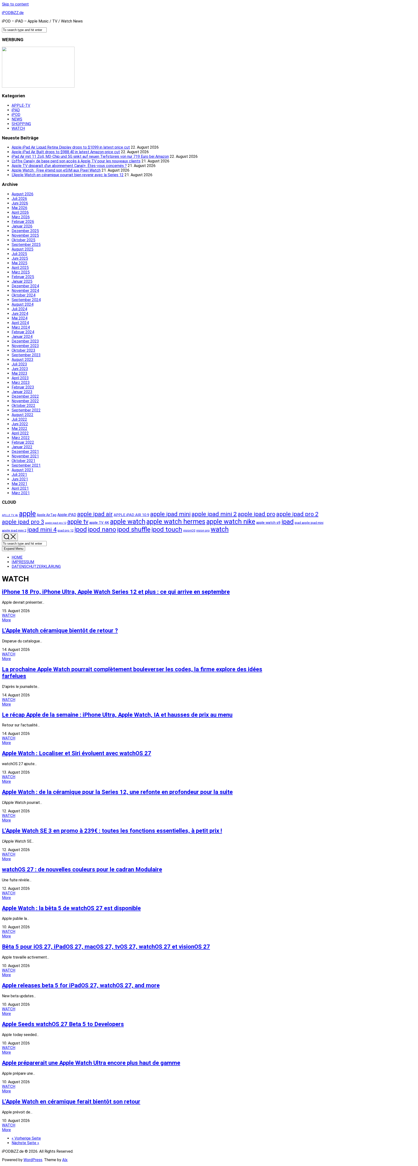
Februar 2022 (23, 442)
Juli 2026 (19, 198)
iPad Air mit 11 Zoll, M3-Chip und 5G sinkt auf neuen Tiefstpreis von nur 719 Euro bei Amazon (90, 156)
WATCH (18, 128)
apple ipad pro (256, 514)
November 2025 (25, 235)
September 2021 (26, 465)
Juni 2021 (20, 479)
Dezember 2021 (25, 451)
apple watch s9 (268, 522)
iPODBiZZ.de (13, 12)
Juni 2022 (20, 424)
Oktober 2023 (23, 350)
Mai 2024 (19, 318)
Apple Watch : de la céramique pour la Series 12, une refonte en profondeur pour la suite (117, 792)
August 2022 (22, 414)
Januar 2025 (22, 281)
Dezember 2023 (25, 341)
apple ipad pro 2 (297, 514)
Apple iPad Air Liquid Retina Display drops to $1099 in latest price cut (71, 147)
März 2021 (21, 493)
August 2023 (22, 359)
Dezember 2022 (25, 396)
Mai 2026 (19, 208)
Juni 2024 (20, 313)
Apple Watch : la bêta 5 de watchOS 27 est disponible (71, 908)
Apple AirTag (46, 515)
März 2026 (21, 217)
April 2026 (20, 212)
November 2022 (25, 401)
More (6, 620)
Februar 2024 (23, 332)
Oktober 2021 (23, 460)
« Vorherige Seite (26, 1138)
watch (220, 529)
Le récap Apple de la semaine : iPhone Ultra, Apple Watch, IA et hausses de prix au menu (117, 714)
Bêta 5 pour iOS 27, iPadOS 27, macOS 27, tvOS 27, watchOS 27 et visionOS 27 (106, 946)
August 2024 (22, 304)
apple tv (77, 521)
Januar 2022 (22, 447)
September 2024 (26, 299)
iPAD (16, 110)
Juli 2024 (19, 309)
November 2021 (25, 456)
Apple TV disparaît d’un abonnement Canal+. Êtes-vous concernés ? (69, 165)
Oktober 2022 (23, 405)
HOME (17, 557)
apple (27, 514)
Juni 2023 (20, 368)
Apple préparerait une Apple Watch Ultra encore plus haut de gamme (91, 1062)
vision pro (203, 530)
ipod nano (102, 529)
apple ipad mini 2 (214, 514)
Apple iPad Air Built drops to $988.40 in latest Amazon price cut (66, 152)
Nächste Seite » (25, 1143)
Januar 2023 (22, 391)
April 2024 (20, 322)
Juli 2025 (19, 253)
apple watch (127, 522)
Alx (64, 1160)
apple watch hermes (175, 522)
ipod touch (166, 529)
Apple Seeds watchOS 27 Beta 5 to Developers (63, 1024)
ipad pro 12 (66, 530)
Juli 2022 (19, 419)
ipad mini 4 (42, 529)
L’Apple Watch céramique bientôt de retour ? (60, 630)
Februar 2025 (23, 276)
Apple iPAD (66, 515)
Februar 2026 (23, 221)
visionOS (189, 530)
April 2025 (20, 267)
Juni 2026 (20, 203)
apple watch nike (230, 522)
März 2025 (21, 272)
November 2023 (25, 345)
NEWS (17, 119)
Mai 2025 (19, 263)
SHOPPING (21, 124)
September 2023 (26, 355)
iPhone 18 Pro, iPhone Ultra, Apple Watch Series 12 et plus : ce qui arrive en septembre (116, 591)
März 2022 (21, 437)
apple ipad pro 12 (55, 523)
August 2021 (22, 470)
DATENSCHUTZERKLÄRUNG (36, 566)
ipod (81, 529)
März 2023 (21, 382)
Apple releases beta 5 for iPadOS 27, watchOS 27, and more (81, 985)
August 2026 (22, 194)
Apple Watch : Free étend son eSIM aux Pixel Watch (56, 170)
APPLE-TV (21, 105)
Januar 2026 (22, 226)
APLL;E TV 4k (10, 515)
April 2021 (20, 488)
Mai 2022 (19, 428)
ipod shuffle (133, 529)
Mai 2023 (19, 373)
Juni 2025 (20, 258)
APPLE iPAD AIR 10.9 (131, 515)
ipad (288, 521)
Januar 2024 (22, 336)
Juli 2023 (19, 364)
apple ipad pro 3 (23, 521)
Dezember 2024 (25, 286)
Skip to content (15, 4)
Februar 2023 (23, 387)
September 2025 (26, 244)
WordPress (32, 1160)
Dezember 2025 (25, 231)
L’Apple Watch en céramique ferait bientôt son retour (71, 1101)
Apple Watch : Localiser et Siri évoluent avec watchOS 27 (76, 753)
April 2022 (20, 433)
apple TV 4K (99, 522)
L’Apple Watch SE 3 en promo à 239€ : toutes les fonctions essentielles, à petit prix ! (112, 830)
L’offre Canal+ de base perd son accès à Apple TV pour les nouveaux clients (76, 161)
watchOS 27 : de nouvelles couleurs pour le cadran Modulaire (82, 869)
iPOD (16, 114)
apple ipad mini (170, 514)
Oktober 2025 (23, 240)
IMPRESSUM (23, 562)
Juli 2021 (19, 474)
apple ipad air (95, 514)
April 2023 (20, 378)
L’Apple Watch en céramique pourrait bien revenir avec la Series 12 (68, 175)
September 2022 (26, 410)
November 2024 (25, 290)
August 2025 (22, 249)
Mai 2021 (19, 483)
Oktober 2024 (23, 295)
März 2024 (21, 327)
